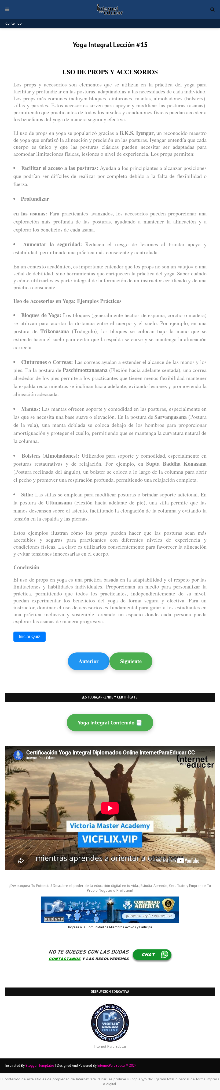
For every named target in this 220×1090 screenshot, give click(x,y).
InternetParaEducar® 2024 (117, 1065)
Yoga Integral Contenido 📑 (110, 722)
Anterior (89, 661)
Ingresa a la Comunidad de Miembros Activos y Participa (110, 927)
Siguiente (131, 661)
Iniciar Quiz (29, 636)
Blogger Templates (39, 1065)
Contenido (13, 23)
